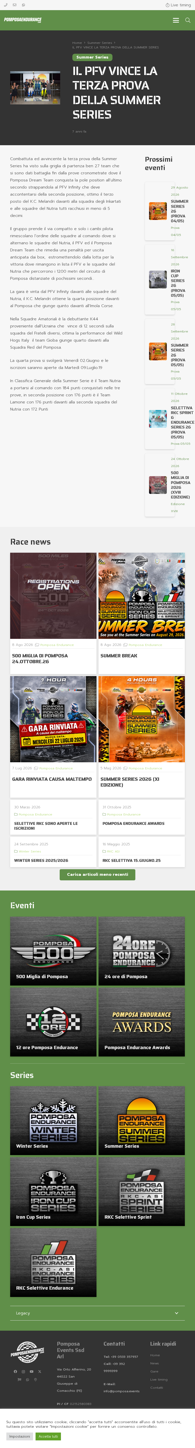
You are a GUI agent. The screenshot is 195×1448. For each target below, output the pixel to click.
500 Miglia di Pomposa (42, 976)
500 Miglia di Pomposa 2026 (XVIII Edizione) (180, 485)
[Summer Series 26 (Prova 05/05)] (158, 351)
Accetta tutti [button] (48, 1436)
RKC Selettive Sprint (128, 1217)
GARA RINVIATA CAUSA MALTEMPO (52, 779)
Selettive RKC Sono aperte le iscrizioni (46, 825)
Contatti (156, 1387)
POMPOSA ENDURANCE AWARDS (134, 823)
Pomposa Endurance (57, 644)
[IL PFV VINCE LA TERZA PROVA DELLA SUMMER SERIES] (35, 75)
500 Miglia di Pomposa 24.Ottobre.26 (40, 658)
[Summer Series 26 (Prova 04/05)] (158, 211)
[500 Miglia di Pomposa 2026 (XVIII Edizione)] (158, 485)
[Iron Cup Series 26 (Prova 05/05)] (158, 279)
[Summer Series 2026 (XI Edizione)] (142, 719)
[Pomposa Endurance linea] (23, 20)
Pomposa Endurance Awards (137, 1047)
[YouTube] (31, 1372)
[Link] (5, 5)
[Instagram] (23, 1372)
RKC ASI (113, 851)
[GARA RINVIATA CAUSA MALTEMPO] (53, 719)
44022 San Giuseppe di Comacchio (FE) (69, 1383)
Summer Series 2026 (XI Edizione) (130, 782)
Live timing (159, 1379)
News (154, 1363)
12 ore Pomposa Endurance (47, 1047)
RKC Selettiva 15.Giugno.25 (132, 860)
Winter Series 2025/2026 (41, 860)
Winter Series (30, 851)
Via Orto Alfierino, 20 (74, 1369)
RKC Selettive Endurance (44, 1288)
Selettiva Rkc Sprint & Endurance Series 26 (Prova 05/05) (182, 422)
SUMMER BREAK (119, 655)
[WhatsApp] (27, 1380)
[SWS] (19, 1380)
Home (155, 1355)
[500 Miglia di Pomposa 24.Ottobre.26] (53, 596)
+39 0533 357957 (124, 1356)
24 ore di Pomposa (126, 976)
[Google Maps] (35, 1380)
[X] (40, 1372)
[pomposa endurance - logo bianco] (27, 1352)
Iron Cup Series (33, 1217)
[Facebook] (15, 1372)
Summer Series (122, 1146)
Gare (154, 1371)
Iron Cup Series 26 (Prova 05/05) (178, 283)
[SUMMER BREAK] (142, 596)
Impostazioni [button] (19, 1436)
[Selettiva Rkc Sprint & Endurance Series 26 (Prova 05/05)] (158, 419)
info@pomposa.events (122, 1391)
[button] (176, 20)
